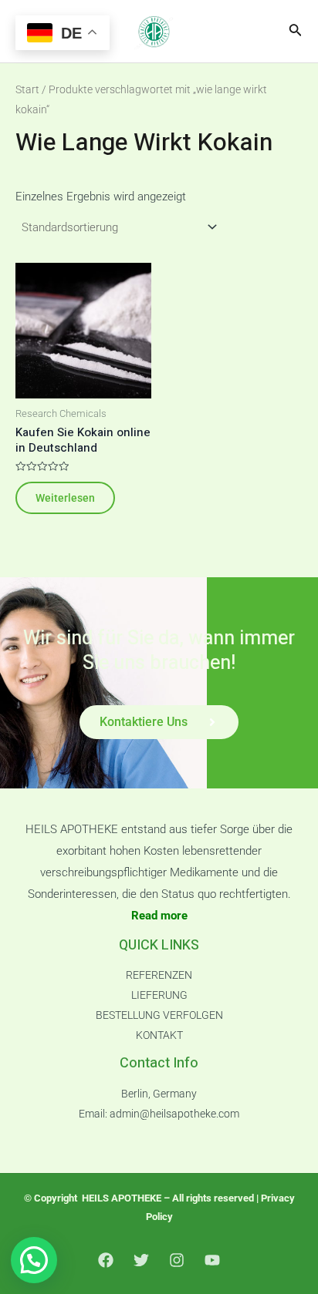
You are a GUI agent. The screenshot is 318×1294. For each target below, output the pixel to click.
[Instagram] (176, 1260)
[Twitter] (141, 1260)
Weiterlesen (65, 498)
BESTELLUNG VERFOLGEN (159, 1015)
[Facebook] (105, 1260)
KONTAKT (159, 1035)
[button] (34, 1260)
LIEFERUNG (159, 995)
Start (27, 89)
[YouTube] (212, 1260)
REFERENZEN (159, 975)
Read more (159, 916)
